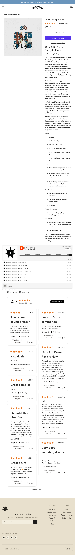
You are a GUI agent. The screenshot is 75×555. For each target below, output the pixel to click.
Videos (52, 527)
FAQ (66, 509)
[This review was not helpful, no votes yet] (31, 342)
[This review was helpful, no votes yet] (27, 342)
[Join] (35, 522)
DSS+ (52, 521)
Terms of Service (67, 515)
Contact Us (67, 512)
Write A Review (57, 302)
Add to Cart (58, 33)
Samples (52, 509)
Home (5, 14)
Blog (52, 524)
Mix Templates (52, 512)
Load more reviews (37, 490)
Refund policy (67, 518)
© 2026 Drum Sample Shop (10, 549)
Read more (59, 424)
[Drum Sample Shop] (37, 7)
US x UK (14, 289)
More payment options (58, 43)
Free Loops (52, 515)
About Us (52, 518)
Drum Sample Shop (6, 289)
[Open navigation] (3, 7)
